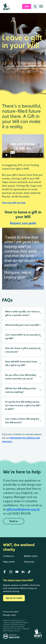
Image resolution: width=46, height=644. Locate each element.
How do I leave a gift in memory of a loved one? (22, 350)
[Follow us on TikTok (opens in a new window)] (29, 571)
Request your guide (23, 223)
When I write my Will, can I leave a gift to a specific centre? (22, 313)
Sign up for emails (14, 598)
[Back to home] (38, 623)
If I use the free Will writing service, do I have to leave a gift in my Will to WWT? (22, 405)
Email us (13, 521)
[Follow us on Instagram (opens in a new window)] (10, 571)
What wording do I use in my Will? (22, 325)
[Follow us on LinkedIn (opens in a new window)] (23, 571)
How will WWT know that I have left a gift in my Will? (21, 363)
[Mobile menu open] (41, 7)
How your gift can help (14, 202)
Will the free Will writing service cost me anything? (20, 390)
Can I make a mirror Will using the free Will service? (22, 420)
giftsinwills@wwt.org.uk (23, 509)
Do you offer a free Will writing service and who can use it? (20, 377)
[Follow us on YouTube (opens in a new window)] (16, 571)
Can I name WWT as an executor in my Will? (23, 336)
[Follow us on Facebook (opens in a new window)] (4, 571)
